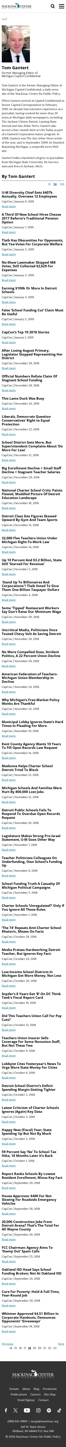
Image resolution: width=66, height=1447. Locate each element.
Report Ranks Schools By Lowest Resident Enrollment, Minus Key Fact (32, 1175)
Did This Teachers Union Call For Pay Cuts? (32, 1017)
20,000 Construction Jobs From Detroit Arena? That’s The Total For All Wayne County (30, 1225)
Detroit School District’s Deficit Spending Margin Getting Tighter (29, 1087)
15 (15, 1348)
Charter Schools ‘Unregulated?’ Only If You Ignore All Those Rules (33, 907)
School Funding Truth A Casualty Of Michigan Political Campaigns (31, 885)
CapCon (7, 201)
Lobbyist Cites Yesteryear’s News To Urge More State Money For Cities (31, 1065)
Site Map (50, 1394)
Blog (36, 1389)
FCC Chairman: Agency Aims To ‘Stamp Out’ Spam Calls (27, 1249)
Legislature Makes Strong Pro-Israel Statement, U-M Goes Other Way (31, 837)
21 (44, 1348)
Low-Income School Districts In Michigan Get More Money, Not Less (31, 973)
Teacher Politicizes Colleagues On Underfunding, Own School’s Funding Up (32, 861)
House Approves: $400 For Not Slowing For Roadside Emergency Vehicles (29, 1199)
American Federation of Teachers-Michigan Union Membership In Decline (30, 678)
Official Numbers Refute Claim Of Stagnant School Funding (29, 378)
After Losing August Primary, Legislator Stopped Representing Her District (32, 354)
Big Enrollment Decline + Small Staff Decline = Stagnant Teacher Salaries (31, 470)
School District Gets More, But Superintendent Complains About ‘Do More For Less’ (32, 446)
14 (11, 1348)
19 (34, 1348)
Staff (4, 19)
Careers (35, 1394)
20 (39, 1348)
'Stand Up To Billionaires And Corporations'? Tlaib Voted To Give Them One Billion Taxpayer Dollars (30, 586)
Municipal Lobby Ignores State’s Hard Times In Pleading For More (32, 723)
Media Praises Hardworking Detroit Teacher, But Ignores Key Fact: (31, 951)
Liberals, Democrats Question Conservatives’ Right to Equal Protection (26, 420)
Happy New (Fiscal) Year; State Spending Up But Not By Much (27, 1131)
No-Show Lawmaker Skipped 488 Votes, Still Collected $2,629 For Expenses (29, 266)
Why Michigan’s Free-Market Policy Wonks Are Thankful (30, 701)
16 (20, 1348)
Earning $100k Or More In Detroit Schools (29, 290)
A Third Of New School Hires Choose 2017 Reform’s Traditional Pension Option (31, 218)
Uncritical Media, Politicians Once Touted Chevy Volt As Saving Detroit (31, 632)
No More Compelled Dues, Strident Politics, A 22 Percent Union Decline (31, 653)
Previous (7, 1344)
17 (25, 1348)
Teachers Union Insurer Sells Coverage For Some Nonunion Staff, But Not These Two (31, 1042)
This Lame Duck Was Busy (23, 398)
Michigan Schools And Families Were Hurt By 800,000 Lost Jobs (32, 789)
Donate (14, 1389)
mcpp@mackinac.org (44, 1421)
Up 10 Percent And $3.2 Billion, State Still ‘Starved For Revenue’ (32, 562)
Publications (19, 1394)
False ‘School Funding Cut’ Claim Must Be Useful (32, 312)
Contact (43, 1400)
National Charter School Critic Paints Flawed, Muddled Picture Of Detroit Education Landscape (32, 494)
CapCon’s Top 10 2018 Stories (25, 332)
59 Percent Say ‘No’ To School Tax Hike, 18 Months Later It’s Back (29, 1153)
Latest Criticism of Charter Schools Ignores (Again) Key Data (30, 1109)
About (26, 1389)
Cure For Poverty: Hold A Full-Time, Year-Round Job (31, 1293)
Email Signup (26, 1400)
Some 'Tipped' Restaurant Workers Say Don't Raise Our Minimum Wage (31, 610)
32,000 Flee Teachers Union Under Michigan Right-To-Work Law (29, 540)
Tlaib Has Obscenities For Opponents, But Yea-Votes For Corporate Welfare (32, 242)
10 (49, 184)
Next (61, 1344)
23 (54, 1348)
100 (61, 184)
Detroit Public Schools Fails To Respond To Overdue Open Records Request (31, 814)
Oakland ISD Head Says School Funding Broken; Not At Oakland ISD (31, 1271)
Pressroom (50, 1389)
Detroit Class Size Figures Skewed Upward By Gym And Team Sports (29, 518)
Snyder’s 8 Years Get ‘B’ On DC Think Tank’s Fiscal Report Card (31, 995)
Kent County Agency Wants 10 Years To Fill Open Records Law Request (31, 746)
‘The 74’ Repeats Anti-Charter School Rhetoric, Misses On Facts (31, 929)
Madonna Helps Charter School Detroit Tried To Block (27, 768)
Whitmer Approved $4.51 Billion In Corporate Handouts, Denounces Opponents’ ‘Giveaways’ (30, 1317)
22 (49, 1348)
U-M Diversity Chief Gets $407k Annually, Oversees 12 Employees (29, 194)
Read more (9, 206)
